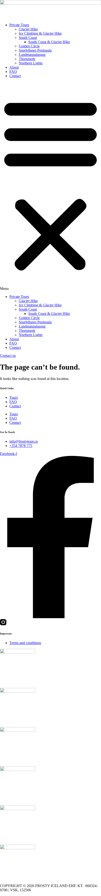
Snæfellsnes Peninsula (35, 50)
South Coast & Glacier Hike (49, 42)
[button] (50, 186)
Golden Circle (29, 46)
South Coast (28, 38)
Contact (15, 76)
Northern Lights (31, 63)
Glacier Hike (28, 29)
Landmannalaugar (32, 55)
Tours (13, 398)
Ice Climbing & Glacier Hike (40, 33)
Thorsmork (27, 59)
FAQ (13, 72)
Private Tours (19, 25)
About (14, 67)
